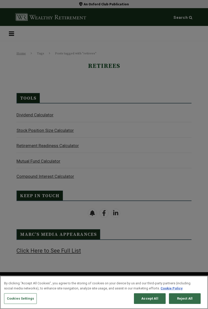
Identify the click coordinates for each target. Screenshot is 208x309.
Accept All (149, 298)
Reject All (185, 298)
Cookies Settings (20, 298)
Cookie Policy (172, 288)
